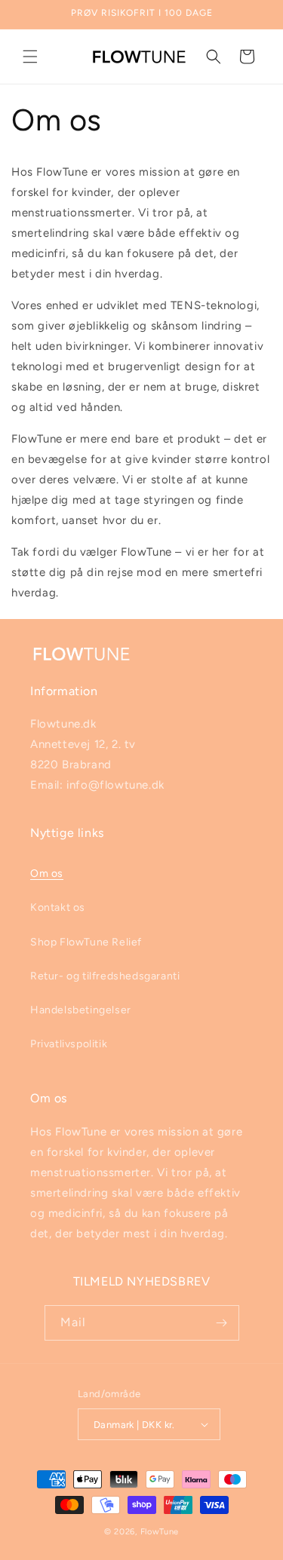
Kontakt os (57, 907)
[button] (30, 56)
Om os (46, 873)
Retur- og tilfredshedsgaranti (105, 976)
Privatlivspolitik (68, 1043)
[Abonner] (221, 1323)
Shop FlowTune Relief (86, 942)
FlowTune (160, 1532)
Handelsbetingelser (80, 1010)
